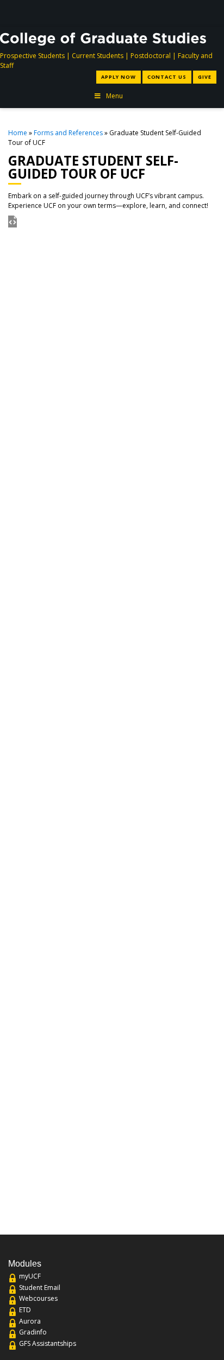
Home (17, 132)
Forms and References (68, 132)
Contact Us (166, 76)
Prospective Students (32, 55)
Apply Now (118, 76)
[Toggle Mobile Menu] (209, 13)
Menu (114, 95)
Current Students (97, 55)
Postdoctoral (150, 55)
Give (204, 76)
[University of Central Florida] (86, 13)
